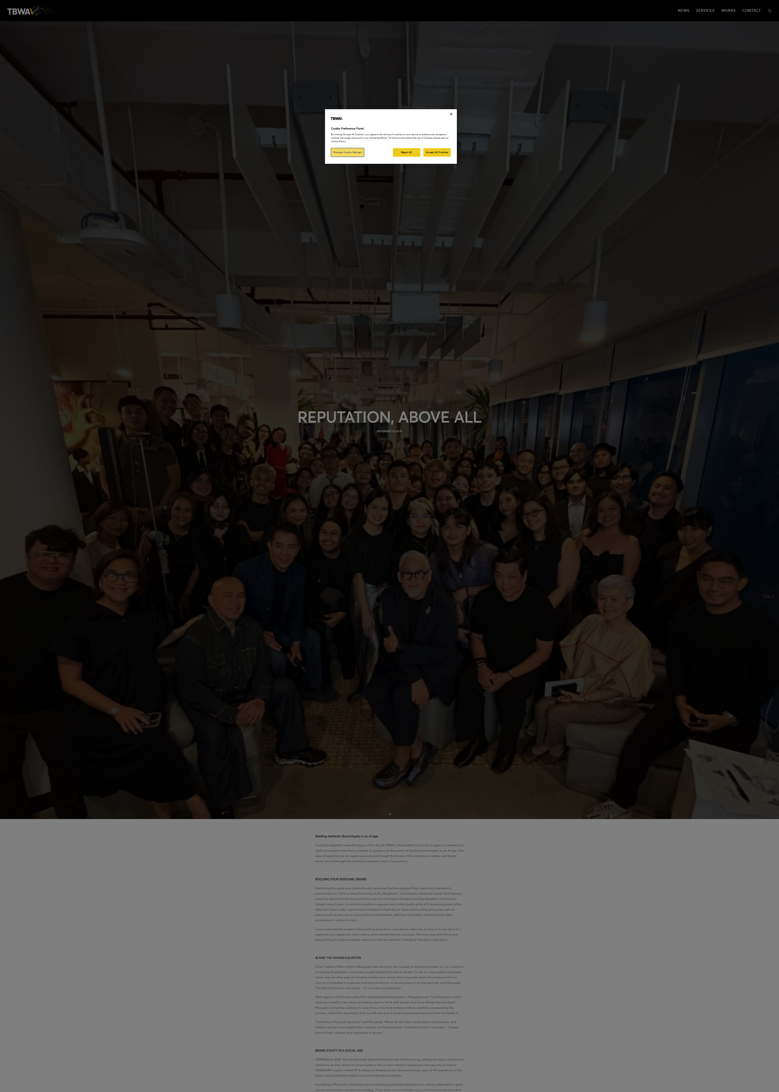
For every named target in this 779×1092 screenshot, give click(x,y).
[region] (391, 136)
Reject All (406, 152)
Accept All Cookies (437, 152)
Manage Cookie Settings (347, 152)
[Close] (451, 114)
